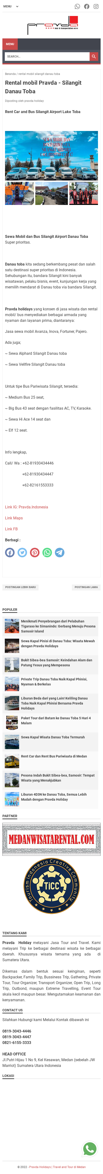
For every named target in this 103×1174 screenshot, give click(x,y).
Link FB (11, 529)
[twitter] (22, 552)
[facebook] (10, 552)
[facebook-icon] (87, 6)
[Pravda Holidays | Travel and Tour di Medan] (52, 25)
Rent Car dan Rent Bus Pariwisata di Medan (54, 756)
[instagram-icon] (96, 6)
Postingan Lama (86, 587)
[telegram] (59, 552)
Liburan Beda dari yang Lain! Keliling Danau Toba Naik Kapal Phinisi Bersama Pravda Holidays (54, 703)
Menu (10, 44)
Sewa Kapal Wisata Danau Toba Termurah (53, 737)
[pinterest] (35, 552)
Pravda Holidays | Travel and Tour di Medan (57, 1167)
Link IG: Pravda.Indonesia (26, 507)
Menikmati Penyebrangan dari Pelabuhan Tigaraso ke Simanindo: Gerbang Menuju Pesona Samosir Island (58, 626)
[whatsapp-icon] (78, 6)
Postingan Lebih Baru (20, 587)
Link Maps (14, 518)
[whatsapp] (47, 552)
